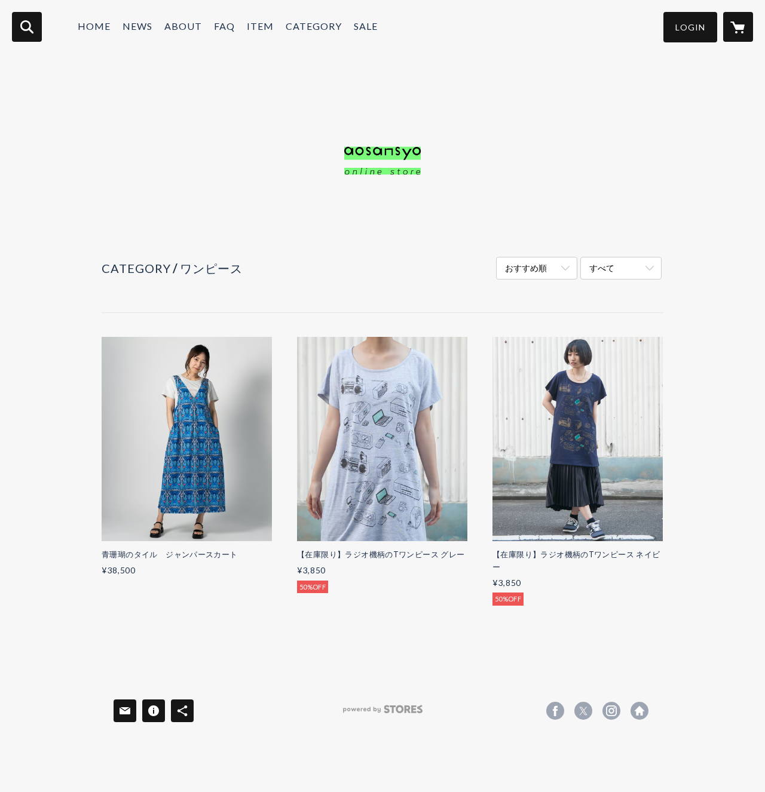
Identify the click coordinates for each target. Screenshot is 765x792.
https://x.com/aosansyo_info (583, 711)
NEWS (137, 26)
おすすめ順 (526, 268)
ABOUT (183, 26)
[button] (690, 27)
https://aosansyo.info (639, 711)
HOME (94, 26)
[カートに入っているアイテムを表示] (738, 27)
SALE (366, 26)
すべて (601, 268)
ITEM (260, 26)
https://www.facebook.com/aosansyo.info (555, 711)
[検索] (27, 27)
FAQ (224, 26)
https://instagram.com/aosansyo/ (611, 711)
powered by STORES (383, 713)
